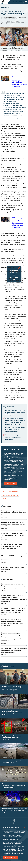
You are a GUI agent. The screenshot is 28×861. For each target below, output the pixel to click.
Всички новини (17, 2)
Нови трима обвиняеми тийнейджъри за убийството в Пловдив (12, 712)
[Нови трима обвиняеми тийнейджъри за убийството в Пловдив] (14, 701)
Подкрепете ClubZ (10, 857)
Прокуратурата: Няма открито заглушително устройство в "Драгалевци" (12, 737)
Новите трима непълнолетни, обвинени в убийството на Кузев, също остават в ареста (13, 688)
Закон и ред (6, 7)
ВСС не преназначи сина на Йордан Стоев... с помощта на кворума (15, 413)
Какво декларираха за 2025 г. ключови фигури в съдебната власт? (15, 430)
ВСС (4, 491)
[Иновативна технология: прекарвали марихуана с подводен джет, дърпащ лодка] (14, 799)
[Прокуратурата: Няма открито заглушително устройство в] (14, 726)
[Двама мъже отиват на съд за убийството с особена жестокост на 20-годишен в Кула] (14, 774)
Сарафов (5, 498)
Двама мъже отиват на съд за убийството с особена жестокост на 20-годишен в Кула (13, 785)
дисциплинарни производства (10, 495)
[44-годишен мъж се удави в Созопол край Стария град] (14, 751)
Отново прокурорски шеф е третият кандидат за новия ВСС (15, 437)
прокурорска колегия (14, 491)
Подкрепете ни (10, 483)
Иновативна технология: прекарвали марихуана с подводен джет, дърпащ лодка (14, 810)
